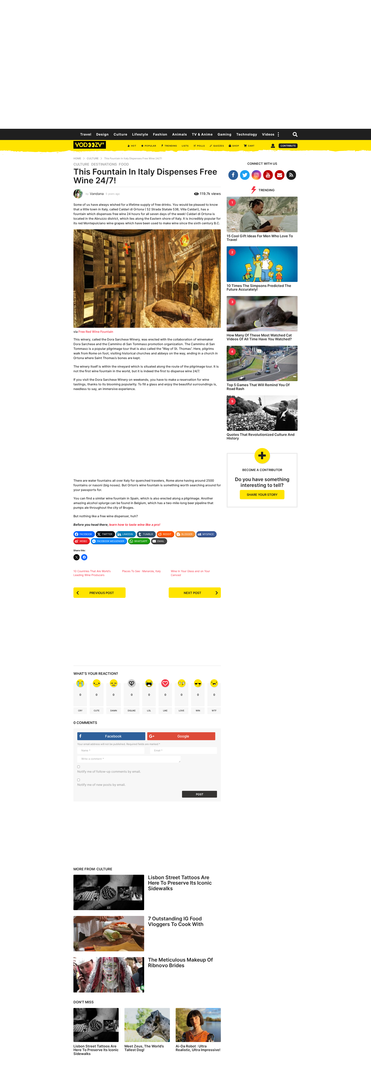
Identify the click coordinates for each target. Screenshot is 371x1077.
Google (183, 736)
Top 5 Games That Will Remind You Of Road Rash (258, 387)
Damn (113, 710)
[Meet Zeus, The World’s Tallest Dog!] (147, 1025)
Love (181, 710)
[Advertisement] (185, 64)
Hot (133, 145)
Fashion (160, 134)
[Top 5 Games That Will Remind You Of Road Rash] (262, 363)
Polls (201, 145)
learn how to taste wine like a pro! (134, 525)
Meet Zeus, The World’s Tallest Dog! (144, 1048)
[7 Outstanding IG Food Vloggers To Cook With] (108, 933)
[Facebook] (233, 175)
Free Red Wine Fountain (95, 332)
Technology (246, 134)
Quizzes (218, 145)
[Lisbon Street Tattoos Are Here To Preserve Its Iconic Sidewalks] (108, 892)
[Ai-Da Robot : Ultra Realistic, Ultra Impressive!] (198, 1025)
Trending (171, 145)
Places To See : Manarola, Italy (141, 571)
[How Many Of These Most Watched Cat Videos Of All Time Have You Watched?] (262, 313)
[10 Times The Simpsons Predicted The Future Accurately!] (262, 264)
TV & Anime (202, 134)
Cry (80, 710)
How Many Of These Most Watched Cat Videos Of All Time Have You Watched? (259, 337)
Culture (120, 134)
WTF (214, 710)
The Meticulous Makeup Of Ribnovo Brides (180, 962)
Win (198, 710)
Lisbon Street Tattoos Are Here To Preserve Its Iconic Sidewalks (180, 882)
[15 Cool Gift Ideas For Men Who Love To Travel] (262, 214)
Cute (97, 710)
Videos (268, 134)
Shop (235, 145)
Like (165, 710)
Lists (185, 145)
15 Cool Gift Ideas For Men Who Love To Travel (260, 238)
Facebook (113, 736)
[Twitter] (245, 175)
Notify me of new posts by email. (101, 785)
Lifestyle (140, 134)
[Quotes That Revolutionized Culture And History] (262, 413)
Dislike (132, 710)
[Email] (279, 175)
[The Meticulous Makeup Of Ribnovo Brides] (108, 975)
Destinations (104, 164)
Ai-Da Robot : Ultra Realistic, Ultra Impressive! (198, 1048)
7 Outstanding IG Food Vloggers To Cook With (175, 921)
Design (102, 134)
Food (124, 164)
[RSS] (291, 175)
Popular (150, 145)
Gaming (224, 134)
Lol (149, 710)
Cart (251, 145)
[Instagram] (256, 175)
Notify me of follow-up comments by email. (109, 771)
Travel (85, 134)
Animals (179, 134)
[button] (278, 134)
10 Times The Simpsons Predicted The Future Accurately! (259, 287)
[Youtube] (268, 175)
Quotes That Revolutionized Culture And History (260, 436)
